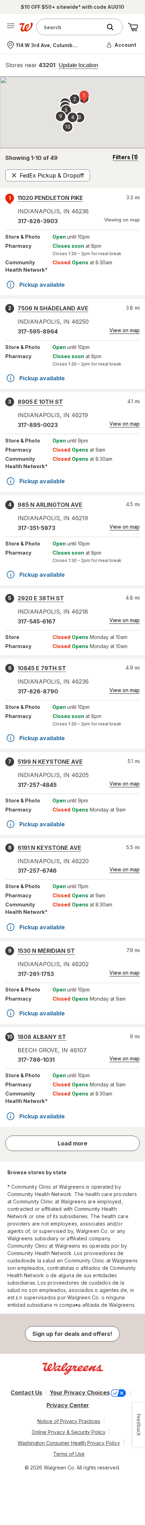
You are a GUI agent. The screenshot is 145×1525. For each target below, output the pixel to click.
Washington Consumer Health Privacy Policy (69, 1443)
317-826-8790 (38, 691)
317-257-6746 (37, 870)
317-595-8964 (38, 331)
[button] (122, 45)
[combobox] (71, 27)
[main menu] (10, 27)
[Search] (113, 27)
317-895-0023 (38, 424)
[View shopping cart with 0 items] (133, 27)
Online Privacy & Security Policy (69, 1432)
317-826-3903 (38, 221)
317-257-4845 (37, 784)
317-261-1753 (36, 973)
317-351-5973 (36, 527)
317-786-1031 (36, 1059)
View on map (124, 330)
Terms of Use (68, 1454)
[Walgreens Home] (26, 27)
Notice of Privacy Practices (68, 1421)
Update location (78, 65)
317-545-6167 (37, 621)
